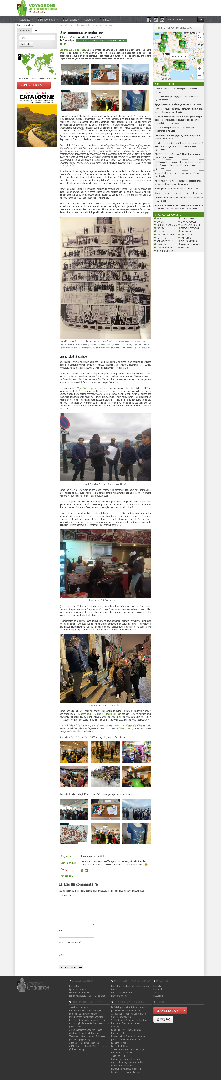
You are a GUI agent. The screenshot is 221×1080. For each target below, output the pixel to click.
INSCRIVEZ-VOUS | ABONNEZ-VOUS (176, 27)
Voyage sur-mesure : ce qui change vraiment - (178, 104)
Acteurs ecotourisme (76, 25)
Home (61, 25)
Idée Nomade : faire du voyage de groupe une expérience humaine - (177, 137)
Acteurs (89, 19)
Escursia (160, 228)
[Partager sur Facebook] (61, 44)
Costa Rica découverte (191, 224)
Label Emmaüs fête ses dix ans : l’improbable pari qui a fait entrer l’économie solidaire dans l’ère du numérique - (178, 165)
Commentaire (65, 895)
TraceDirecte (187, 247)
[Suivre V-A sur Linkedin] (162, 19)
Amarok (160, 221)
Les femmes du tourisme (122, 1052)
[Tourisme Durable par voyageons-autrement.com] (37, 7)
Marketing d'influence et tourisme (127, 1068)
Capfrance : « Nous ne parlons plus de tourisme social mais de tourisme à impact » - (179, 110)
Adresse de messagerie (70, 942)
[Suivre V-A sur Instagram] (155, 19)
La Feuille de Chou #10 (121, 1046)
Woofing (115, 1026)
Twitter (156, 992)
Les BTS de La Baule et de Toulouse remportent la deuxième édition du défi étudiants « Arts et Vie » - (179, 207)
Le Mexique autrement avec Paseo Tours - (176, 188)
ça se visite (96, 388)
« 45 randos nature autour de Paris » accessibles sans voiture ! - (179, 199)
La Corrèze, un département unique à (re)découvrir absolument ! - (174, 129)
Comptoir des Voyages (167, 224)
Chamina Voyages (188, 221)
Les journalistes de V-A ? (80, 992)
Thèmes (105, 19)
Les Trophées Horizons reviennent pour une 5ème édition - (178, 174)
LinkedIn (157, 985)
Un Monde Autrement (166, 250)
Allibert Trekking (189, 218)
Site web (63, 954)
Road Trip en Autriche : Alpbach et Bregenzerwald (126, 1031)
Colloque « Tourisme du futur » (125, 1059)
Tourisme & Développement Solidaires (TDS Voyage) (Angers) (87, 1038)
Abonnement (67, 875)
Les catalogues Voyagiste (168, 214)
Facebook (157, 989)
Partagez (65, 869)
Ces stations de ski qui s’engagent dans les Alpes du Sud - (177, 98)
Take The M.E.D (118, 1055)
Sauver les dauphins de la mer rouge (127, 1049)
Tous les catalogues (78, 1007)
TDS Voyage (162, 244)
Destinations (70, 19)
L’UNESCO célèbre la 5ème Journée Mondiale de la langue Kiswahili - (177, 156)
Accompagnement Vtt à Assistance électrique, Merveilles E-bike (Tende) (86, 1031)
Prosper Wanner (69, 37)
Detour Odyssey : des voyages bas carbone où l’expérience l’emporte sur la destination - (178, 182)
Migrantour (81, 388)
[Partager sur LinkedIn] (65, 44)
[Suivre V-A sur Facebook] (149, 19)
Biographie (66, 856)
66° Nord (161, 218)
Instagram (158, 995)
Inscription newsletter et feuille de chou (130, 985)
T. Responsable (47, 19)
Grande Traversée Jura (121, 1016)
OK (200, 19)
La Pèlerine (162, 237)
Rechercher (26, 44)
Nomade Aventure (165, 241)
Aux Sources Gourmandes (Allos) (84, 1042)
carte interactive (50, 78)
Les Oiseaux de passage (72, 49)
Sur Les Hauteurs (189, 241)
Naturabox (186, 237)
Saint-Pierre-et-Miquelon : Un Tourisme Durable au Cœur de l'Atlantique (129, 1021)
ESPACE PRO (163, 1019)
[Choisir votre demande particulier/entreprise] (48, 85)
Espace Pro (74, 985)
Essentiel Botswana (190, 228)
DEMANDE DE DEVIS (31, 85)
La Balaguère (187, 234)
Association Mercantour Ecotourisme (128, 1013)
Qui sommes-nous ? (78, 989)
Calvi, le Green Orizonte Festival (126, 1072)
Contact (115, 989)
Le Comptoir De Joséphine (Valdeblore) (87, 1020)
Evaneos (160, 231)
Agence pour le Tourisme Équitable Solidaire (100, 713)
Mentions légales (119, 995)
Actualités (25, 19)
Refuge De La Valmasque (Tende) (84, 1013)
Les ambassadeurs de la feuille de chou (87, 995)
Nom (61, 930)
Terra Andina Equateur (191, 244)
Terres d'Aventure (165, 247)
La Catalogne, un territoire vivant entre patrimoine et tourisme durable (129, 1008)
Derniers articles (68, 862)
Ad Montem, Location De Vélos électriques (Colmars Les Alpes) (88, 1047)
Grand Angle (187, 231)
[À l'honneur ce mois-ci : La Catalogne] (37, 118)
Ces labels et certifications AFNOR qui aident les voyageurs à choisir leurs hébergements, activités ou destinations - (179, 146)
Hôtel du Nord (125, 728)
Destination (24, 30)
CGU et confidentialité (121, 992)
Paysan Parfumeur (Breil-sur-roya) (85, 1010)
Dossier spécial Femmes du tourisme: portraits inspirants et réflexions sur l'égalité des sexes (128, 1039)
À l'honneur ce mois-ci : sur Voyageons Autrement (176, 90)
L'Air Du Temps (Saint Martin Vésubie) (86, 1016)
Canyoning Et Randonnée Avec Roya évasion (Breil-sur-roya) (89, 1025)
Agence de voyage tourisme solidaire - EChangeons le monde (128, 1064)
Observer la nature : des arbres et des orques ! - (179, 193)
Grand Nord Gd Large (167, 234)
